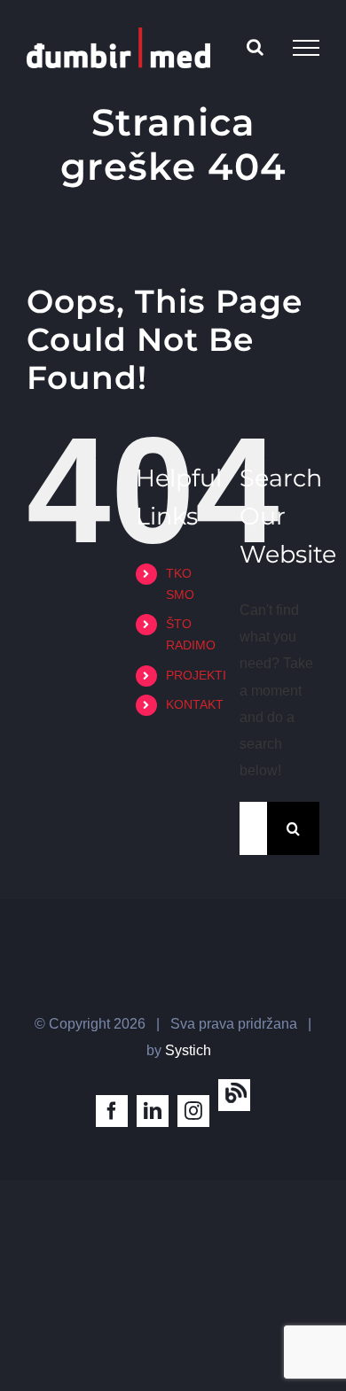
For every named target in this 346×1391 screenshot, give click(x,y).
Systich (188, 1050)
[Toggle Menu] (306, 48)
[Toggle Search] (255, 47)
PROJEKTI (196, 675)
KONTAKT (195, 704)
